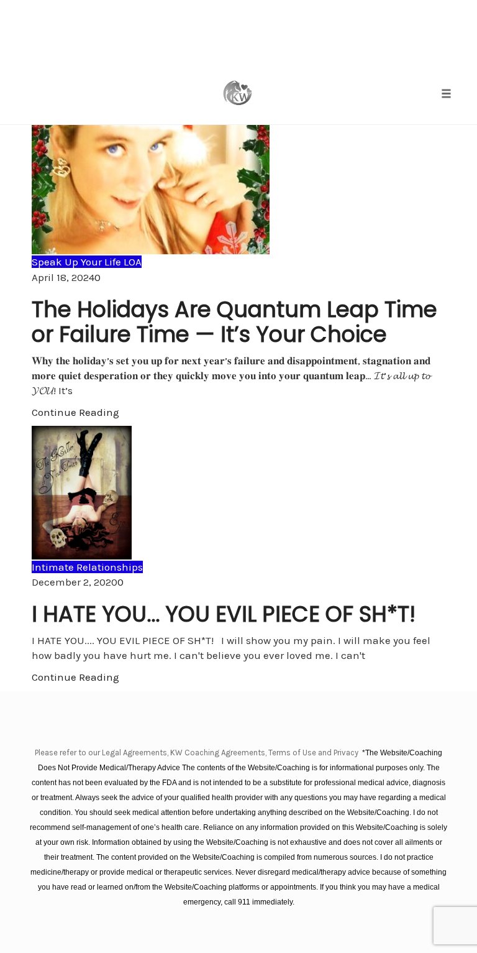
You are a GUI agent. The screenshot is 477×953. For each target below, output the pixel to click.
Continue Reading (75, 412)
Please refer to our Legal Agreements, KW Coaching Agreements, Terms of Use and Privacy (197, 752)
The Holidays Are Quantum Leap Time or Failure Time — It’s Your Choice (234, 321)
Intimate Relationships (87, 567)
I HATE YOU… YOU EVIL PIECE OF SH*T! (224, 614)
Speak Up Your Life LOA (87, 262)
